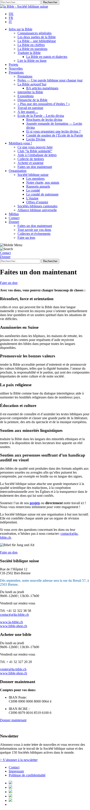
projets (35, 503)
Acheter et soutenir (30, 163)
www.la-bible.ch (11, 622)
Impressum (16, 771)
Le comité (33, 190)
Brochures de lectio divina (44, 119)
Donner (14, 222)
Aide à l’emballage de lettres (37, 155)
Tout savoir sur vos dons (34, 230)
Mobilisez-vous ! (20, 143)
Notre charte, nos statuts (42, 182)
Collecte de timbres (30, 159)
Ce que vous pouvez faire (35, 147)
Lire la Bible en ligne (32, 60)
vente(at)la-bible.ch (13, 669)
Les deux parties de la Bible (36, 37)
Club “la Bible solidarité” (34, 151)
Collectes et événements (33, 233)
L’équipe (32, 198)
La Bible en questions (32, 49)
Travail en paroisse (30, 108)
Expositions (25, 96)
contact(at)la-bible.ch (14, 614)
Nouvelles (16, 68)
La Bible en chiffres (31, 45)
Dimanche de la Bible (32, 100)
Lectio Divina (35, 139)
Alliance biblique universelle (37, 210)
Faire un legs (26, 237)
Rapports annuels (38, 186)
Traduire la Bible (29, 53)
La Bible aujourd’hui (31, 84)
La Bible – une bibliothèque (36, 41)
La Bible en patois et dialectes (46, 57)
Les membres (35, 178)
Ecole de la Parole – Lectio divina (40, 116)
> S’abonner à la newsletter (19, 760)
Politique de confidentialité (27, 775)
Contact (14, 218)
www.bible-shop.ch (13, 626)
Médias (14, 214)
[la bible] (24, 6)
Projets (13, 64)
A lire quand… (27, 112)
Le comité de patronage (42, 194)
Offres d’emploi (37, 202)
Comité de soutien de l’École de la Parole (54, 135)
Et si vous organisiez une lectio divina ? (53, 131)
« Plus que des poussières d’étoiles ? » (43, 104)
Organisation (17, 171)
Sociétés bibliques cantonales (37, 206)
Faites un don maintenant (34, 167)
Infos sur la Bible (20, 29)
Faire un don (8, 283)
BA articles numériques (42, 88)
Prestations (16, 72)
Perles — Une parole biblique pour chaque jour (50, 80)
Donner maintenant (13, 720)
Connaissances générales (34, 33)
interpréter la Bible (30, 92)
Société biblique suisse (32, 175)
